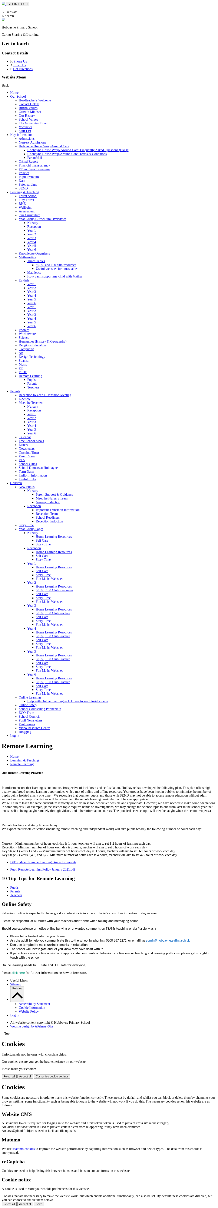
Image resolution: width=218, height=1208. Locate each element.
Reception (34, 226)
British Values (28, 108)
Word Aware (27, 334)
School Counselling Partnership (40, 709)
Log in (14, 735)
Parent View (27, 456)
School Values (28, 119)
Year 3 (31, 238)
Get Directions (23, 69)
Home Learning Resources (54, 536)
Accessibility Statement (34, 1004)
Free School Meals (31, 441)
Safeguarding (28, 184)
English (24, 280)
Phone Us (20, 61)
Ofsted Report (28, 161)
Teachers (33, 387)
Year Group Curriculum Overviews (42, 219)
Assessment (26, 211)
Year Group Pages (31, 529)
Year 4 (31, 242)
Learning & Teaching (24, 192)
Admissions (26, 138)
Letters (23, 445)
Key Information (21, 135)
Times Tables (36, 261)
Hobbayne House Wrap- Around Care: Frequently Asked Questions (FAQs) (78, 150)
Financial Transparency (34, 165)
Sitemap (15, 984)
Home (14, 92)
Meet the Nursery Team (51, 498)
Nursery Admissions (32, 142)
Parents (32, 383)
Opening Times (29, 452)
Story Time (26, 525)
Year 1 (31, 230)
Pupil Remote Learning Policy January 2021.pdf (42, 869)
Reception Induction (49, 521)
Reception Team (47, 513)
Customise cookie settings (52, 1076)
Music (23, 364)
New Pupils (26, 487)
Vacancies (25, 127)
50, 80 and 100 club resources (56, 265)
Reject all (9, 1076)
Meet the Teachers (31, 402)
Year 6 (31, 249)
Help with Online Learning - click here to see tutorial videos (67, 701)
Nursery (32, 223)
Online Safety (28, 705)
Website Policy (29, 1011)
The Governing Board (34, 123)
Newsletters (26, 448)
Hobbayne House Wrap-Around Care (44, 146)
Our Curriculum (29, 215)
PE (21, 368)
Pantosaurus (27, 724)
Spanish (24, 360)
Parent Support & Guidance (54, 494)
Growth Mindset (30, 112)
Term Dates (26, 471)
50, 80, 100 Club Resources (54, 590)
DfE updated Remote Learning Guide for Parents (43, 862)
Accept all (25, 1076)
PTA (22, 460)
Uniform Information (33, 475)
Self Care (42, 540)
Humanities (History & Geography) (42, 341)
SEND (23, 188)
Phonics (24, 330)
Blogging (25, 732)
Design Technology (32, 357)
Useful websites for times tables (57, 268)
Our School (18, 96)
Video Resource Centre (34, 728)
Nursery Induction (48, 502)
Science (24, 337)
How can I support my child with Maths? (54, 276)
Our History (27, 115)
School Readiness (48, 517)
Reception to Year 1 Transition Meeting (45, 395)
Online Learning (30, 697)
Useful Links (27, 479)
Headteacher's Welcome (35, 100)
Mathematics (27, 257)
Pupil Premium (29, 177)
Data (22, 180)
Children (16, 483)
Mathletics (34, 272)
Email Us (19, 65)
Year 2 (31, 234)
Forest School (28, 196)
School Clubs (28, 464)
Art (21, 353)
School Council (29, 716)
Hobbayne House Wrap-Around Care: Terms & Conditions (67, 154)
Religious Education (32, 345)
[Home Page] (4, 4)
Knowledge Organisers (34, 253)
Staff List (25, 131)
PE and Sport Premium (34, 169)
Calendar (25, 437)
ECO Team (26, 712)
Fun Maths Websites (49, 579)
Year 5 (31, 246)
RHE (22, 203)
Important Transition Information (58, 510)
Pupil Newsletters (30, 720)
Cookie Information (32, 1007)
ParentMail (34, 157)
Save (39, 1204)
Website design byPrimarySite (31, 1026)
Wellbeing (25, 207)
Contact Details (29, 104)
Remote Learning (30, 376)
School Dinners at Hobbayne (38, 468)
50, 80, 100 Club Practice (53, 613)
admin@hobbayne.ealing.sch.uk (168, 940)
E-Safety (24, 399)
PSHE (23, 372)
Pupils (31, 379)
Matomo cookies (23, 1149)
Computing (26, 349)
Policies (24, 173)
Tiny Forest (26, 200)
